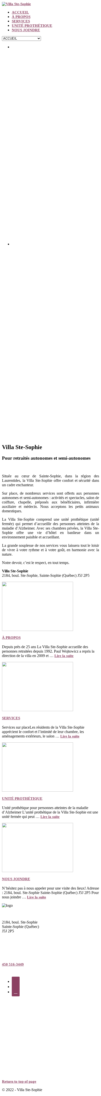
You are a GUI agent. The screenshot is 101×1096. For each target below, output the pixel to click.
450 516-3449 (13, 964)
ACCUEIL (20, 12)
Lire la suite (64, 656)
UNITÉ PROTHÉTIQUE (32, 26)
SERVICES (21, 21)
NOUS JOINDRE (26, 30)
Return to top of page (19, 1081)
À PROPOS (21, 17)
